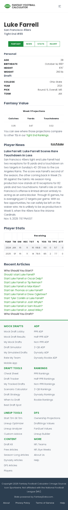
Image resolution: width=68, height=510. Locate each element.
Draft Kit (8, 444)
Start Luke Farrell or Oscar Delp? (23, 278)
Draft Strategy (12, 394)
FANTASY (16, 43)
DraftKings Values (44, 423)
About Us (39, 455)
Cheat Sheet (11, 373)
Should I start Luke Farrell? (19, 274)
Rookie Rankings (43, 399)
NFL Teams (40, 444)
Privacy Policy (23, 502)
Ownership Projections (47, 418)
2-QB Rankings (42, 389)
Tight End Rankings (37, 135)
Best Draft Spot (12, 405)
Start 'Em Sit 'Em (13, 418)
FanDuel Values (43, 428)
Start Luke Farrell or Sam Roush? (23, 306)
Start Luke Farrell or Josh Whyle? (23, 302)
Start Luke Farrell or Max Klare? (22, 286)
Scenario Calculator (15, 389)
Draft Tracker (11, 378)
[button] (59, 6)
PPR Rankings (41, 373)
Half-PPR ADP (41, 336)
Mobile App (10, 363)
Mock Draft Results (14, 336)
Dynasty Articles (13, 460)
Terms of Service (45, 502)
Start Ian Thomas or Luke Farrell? (23, 290)
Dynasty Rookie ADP (45, 357)
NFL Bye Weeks (42, 449)
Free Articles (11, 449)
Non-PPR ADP (41, 342)
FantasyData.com (44, 496)
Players (8, 470)
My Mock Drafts (13, 342)
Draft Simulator (12, 347)
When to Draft (12, 399)
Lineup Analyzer (13, 428)
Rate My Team (12, 357)
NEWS (29, 43)
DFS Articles (10, 465)
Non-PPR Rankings (44, 384)
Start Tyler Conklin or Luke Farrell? (24, 298)
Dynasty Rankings (44, 394)
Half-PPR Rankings (44, 378)
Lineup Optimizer (14, 423)
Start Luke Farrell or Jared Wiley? (23, 310)
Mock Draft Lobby (14, 331)
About (6, 502)
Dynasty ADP (41, 352)
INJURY (53, 43)
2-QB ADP (39, 347)
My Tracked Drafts (14, 384)
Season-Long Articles (16, 455)
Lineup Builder (42, 434)
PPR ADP (38, 331)
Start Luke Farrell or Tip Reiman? (23, 282)
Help (36, 460)
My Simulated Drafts (15, 352)
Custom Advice (13, 434)
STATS (40, 43)
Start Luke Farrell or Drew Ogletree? (25, 294)
